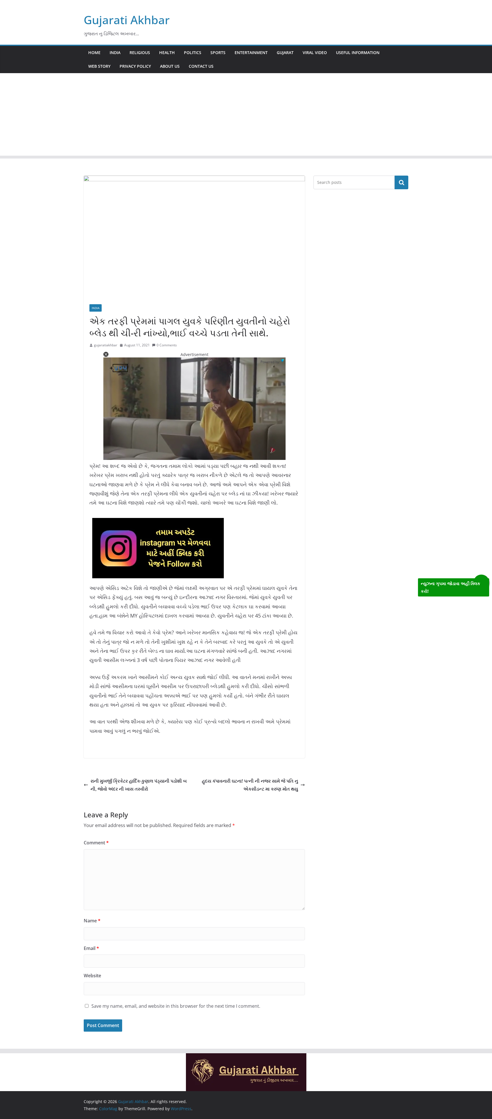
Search (401, 182)
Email (91, 948)
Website (92, 975)
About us (170, 66)
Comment (96, 843)
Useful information (358, 52)
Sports (218, 52)
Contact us (201, 66)
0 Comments (167, 345)
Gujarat (285, 52)
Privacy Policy (135, 66)
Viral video (315, 52)
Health (167, 52)
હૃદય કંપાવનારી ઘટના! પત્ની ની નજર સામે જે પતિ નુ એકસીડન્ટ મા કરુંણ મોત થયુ (250, 785)
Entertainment (251, 52)
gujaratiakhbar (105, 345)
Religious (140, 52)
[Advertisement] (246, 116)
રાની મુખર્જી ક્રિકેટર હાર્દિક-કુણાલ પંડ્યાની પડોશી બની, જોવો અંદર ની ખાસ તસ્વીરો (139, 785)
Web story (99, 66)
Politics (192, 52)
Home (94, 52)
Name (92, 921)
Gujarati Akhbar (127, 20)
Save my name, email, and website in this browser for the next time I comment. (175, 1006)
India (115, 52)
